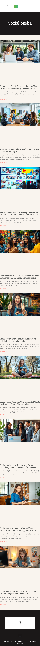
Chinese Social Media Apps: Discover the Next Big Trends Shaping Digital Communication (19, 276)
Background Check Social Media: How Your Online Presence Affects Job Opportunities (18, 87)
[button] (20, 635)
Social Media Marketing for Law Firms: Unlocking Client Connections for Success (18, 466)
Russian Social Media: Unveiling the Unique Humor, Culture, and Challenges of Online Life (19, 213)
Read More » (3, 99)
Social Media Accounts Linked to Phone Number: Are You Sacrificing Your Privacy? (18, 529)
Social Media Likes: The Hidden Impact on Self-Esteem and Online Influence (18, 340)
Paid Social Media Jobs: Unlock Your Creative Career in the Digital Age (19, 150)
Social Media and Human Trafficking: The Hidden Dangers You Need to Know (18, 592)
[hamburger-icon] (16, 6)
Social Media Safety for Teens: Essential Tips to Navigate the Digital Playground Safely (20, 403)
